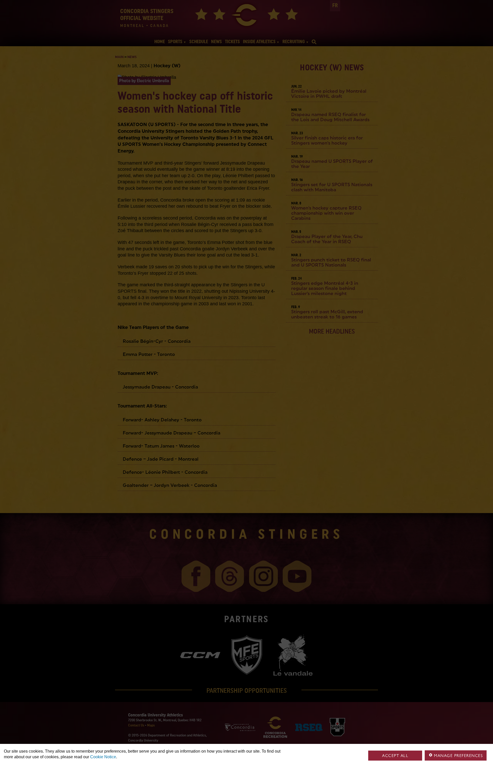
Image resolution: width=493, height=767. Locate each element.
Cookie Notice (103, 757)
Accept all (395, 755)
